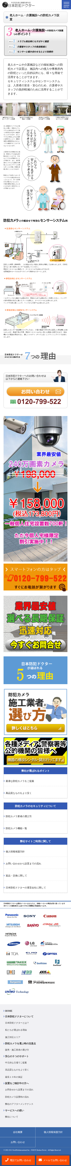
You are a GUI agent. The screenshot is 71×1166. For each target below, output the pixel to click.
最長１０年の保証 (13, 1077)
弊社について (11, 1117)
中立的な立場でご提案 (16, 1062)
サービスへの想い (14, 1110)
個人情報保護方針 (53, 1132)
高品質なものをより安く (17, 1069)
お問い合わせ (18, 1142)
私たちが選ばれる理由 (16, 1030)
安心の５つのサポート (17, 1056)
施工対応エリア (12, 1037)
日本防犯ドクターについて (19, 1016)
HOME (8, 1011)
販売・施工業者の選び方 (17, 1050)
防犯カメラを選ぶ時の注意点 (20, 1043)
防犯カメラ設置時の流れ (17, 1097)
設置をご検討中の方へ (17, 1083)
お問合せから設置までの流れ (19, 1089)
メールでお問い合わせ (55, 1160)
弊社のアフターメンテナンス (19, 1104)
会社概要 (17, 1132)
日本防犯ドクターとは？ (17, 1023)
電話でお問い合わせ (20, 1160)
